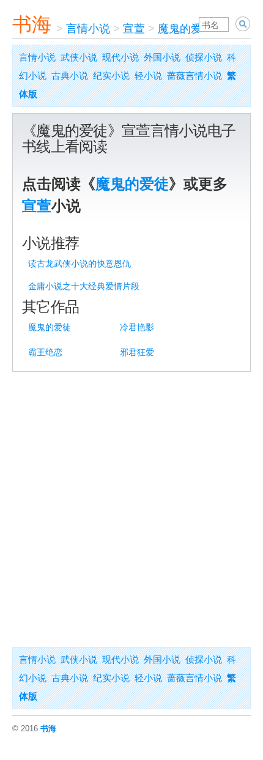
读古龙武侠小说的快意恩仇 (79, 263)
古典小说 (69, 75)
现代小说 (120, 57)
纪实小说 (111, 75)
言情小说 (88, 29)
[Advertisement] (131, 509)
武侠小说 (79, 57)
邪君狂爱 (137, 352)
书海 (31, 24)
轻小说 (148, 75)
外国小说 (162, 57)
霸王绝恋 (45, 352)
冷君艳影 (137, 327)
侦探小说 (203, 57)
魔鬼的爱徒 (185, 29)
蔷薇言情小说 (194, 75)
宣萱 (134, 29)
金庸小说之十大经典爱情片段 (83, 286)
